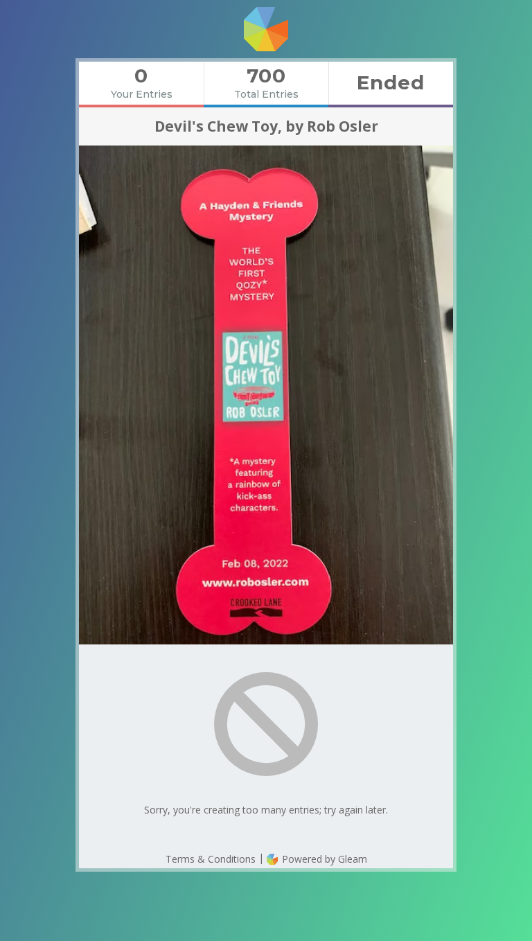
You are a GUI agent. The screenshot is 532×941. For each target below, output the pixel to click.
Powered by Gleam (323, 858)
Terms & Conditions (211, 858)
